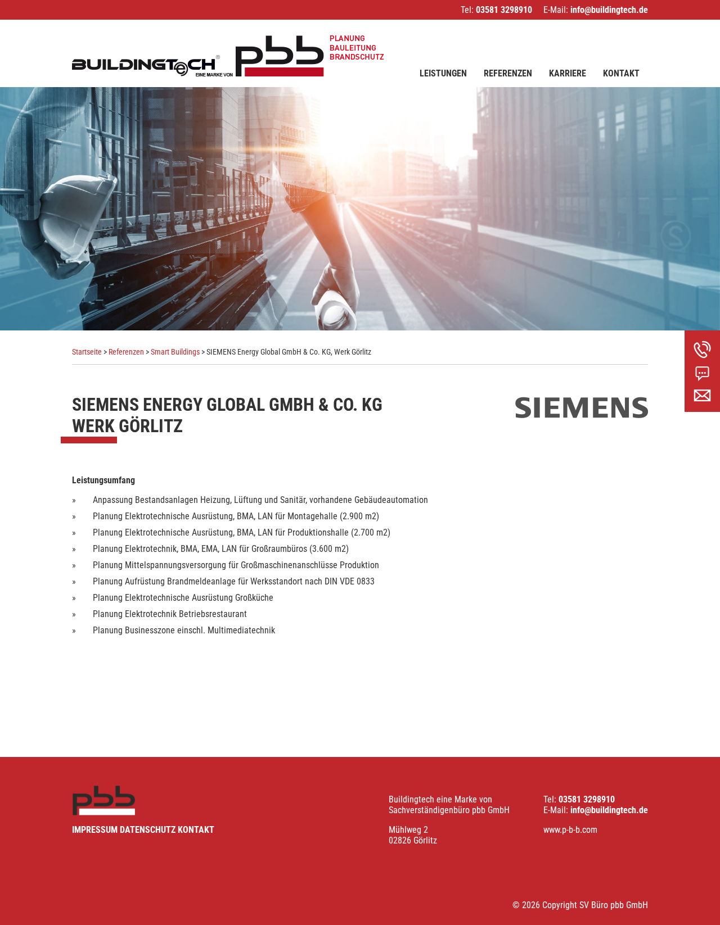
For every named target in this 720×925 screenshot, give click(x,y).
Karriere (567, 73)
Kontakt (621, 73)
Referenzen (508, 73)
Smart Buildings (175, 351)
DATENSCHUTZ (148, 829)
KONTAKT (196, 829)
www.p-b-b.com (570, 829)
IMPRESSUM (95, 829)
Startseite (87, 351)
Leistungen (443, 73)
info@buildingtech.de (609, 9)
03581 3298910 (504, 9)
